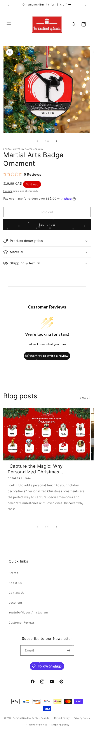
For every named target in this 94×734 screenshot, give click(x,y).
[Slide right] (56, 141)
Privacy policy (82, 718)
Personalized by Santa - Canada (31, 717)
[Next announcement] (86, 5)
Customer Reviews (22, 622)
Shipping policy (60, 724)
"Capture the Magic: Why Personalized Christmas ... (36, 468)
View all (85, 397)
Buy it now (47, 224)
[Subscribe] (69, 650)
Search (13, 573)
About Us (15, 583)
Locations (16, 602)
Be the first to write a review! (47, 356)
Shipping (7, 190)
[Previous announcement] (8, 5)
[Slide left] (37, 141)
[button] (9, 24)
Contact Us (16, 593)
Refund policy (62, 718)
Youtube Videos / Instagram (28, 612)
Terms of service (38, 724)
